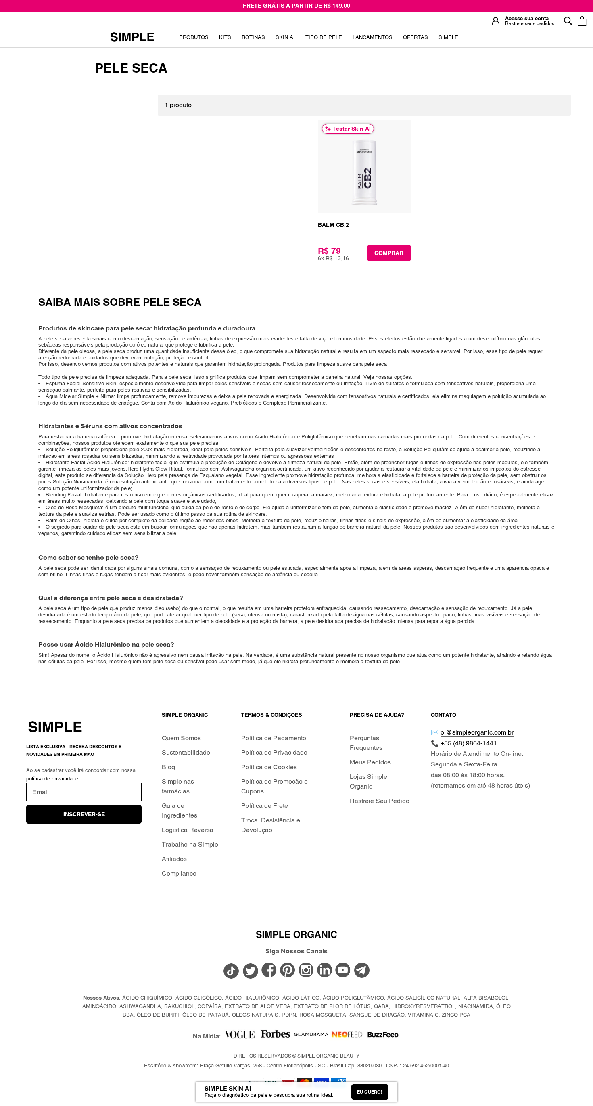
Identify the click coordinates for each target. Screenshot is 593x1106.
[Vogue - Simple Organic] (239, 1036)
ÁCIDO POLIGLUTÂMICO (353, 998)
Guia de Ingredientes (179, 810)
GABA (381, 1006)
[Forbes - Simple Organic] (275, 1036)
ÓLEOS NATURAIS (255, 1015)
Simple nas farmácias (178, 786)
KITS (225, 40)
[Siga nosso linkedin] (324, 971)
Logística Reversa (187, 830)
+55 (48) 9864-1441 (469, 743)
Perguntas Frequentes (366, 742)
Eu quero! (369, 1092)
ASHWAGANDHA (140, 1006)
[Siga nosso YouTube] (343, 971)
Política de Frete (264, 805)
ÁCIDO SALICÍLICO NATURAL (423, 998)
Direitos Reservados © (296, 1056)
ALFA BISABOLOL (486, 998)
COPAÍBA (209, 1006)
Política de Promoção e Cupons (274, 786)
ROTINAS (253, 37)
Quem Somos (181, 738)
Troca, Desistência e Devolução (270, 825)
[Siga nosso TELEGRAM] (362, 972)
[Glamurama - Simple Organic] (311, 1036)
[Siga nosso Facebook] (269, 971)
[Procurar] (568, 21)
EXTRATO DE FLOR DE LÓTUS (332, 1006)
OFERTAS (415, 40)
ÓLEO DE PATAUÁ (205, 1015)
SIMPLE (448, 37)
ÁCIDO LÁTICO (300, 998)
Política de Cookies (269, 767)
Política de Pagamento (273, 738)
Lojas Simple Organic (368, 781)
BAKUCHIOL (179, 1006)
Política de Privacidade (274, 752)
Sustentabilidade (186, 752)
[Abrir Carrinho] (582, 21)
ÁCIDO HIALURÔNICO (252, 998)
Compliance (179, 873)
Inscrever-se (84, 814)
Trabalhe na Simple (190, 844)
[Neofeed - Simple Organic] (347, 1036)
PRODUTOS (194, 37)
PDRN (289, 1015)
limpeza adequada (126, 377)
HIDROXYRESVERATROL (423, 1006)
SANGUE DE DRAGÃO (377, 1015)
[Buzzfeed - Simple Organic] (383, 1036)
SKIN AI (285, 40)
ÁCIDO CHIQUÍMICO (147, 998)
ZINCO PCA (456, 1015)
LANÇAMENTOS (373, 40)
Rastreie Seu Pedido (379, 801)
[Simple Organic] (132, 37)
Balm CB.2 (333, 225)
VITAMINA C (423, 1015)
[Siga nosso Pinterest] (287, 971)
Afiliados (174, 859)
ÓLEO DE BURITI (158, 1015)
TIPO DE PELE (323, 40)
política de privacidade (52, 779)
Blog (168, 767)
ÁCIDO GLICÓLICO (198, 998)
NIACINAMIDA (475, 1006)
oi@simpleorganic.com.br (477, 732)
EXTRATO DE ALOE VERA (257, 1006)
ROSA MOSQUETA (322, 1015)
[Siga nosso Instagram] (306, 971)
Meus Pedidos (370, 762)
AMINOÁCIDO (99, 1006)
